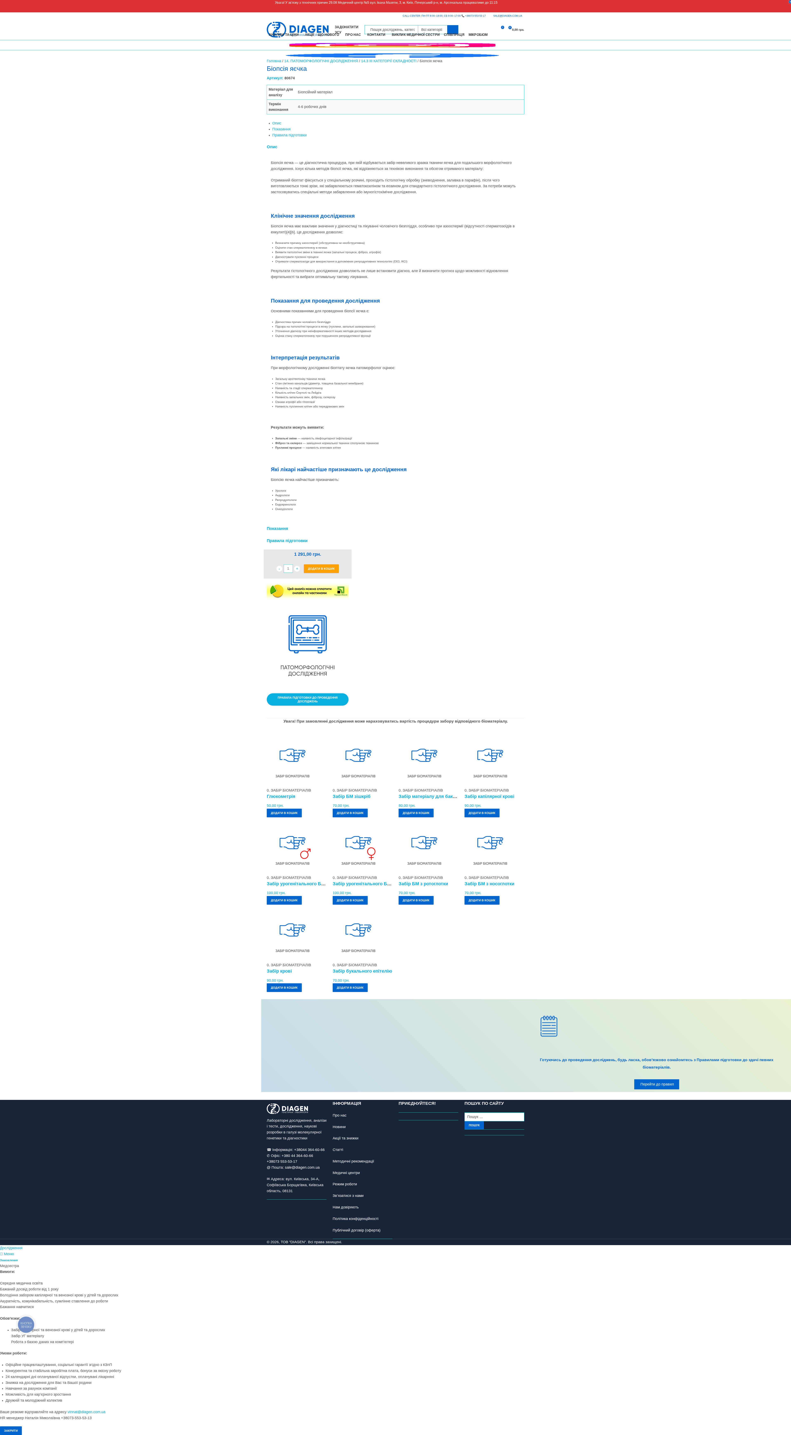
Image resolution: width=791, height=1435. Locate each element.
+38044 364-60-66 (309, 1150)
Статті (338, 1150)
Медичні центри (346, 1173)
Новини (339, 1127)
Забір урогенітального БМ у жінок (370, 883)
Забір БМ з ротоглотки (423, 883)
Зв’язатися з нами (348, 1196)
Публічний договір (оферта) (356, 1230)
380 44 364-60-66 (298, 1156)
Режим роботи (345, 1184)
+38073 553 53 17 (475, 15)
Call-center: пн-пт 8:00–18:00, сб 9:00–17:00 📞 (444, 15)
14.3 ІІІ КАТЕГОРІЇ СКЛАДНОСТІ (389, 61)
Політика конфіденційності (355, 1219)
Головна (274, 61)
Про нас (339, 1115)
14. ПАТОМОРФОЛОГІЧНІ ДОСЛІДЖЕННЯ (321, 61)
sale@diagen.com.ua (302, 1167)
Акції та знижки (345, 1138)
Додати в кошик (321, 568)
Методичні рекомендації (353, 1161)
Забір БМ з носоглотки (490, 883)
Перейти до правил (657, 1084)
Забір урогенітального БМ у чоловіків (309, 883)
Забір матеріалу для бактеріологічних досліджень (455, 796)
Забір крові (279, 971)
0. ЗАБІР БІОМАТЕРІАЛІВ (289, 790)
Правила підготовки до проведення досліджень (308, 699)
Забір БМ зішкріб (352, 796)
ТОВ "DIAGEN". (294, 1242)
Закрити (11, 1430)
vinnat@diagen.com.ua (86, 1412)
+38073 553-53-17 (282, 1161)
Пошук (474, 1125)
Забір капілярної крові (489, 796)
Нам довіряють (346, 1207)
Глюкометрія (281, 796)
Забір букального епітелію (362, 971)
